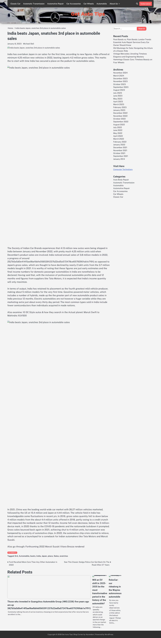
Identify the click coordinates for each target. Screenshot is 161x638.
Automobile (102, 4)
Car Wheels (89, 4)
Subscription (146, 4)
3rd (16, 556)
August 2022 (119, 124)
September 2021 (120, 156)
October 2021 (119, 153)
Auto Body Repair (121, 180)
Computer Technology (123, 169)
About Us (114, 4)
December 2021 (120, 147)
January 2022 (119, 145)
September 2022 (120, 122)
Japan (44, 556)
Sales (56, 556)
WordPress (109, 634)
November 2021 (120, 150)
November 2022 (120, 116)
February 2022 (119, 142)
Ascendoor (90, 634)
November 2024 (120, 73)
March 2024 (118, 76)
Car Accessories (73, 4)
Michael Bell (28, 44)
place (50, 556)
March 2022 (118, 139)
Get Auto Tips (88, 14)
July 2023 (117, 93)
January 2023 (119, 110)
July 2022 (117, 127)
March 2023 (118, 104)
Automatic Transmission (33, 4)
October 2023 (119, 84)
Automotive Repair (55, 4)
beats (32, 556)
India (38, 556)
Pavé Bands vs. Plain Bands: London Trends (132, 39)
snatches (64, 556)
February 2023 (119, 107)
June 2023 (117, 96)
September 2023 (120, 87)
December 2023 (120, 78)
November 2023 (120, 81)
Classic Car (15, 4)
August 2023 (119, 90)
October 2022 (119, 119)
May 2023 (117, 99)
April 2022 (118, 136)
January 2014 (119, 159)
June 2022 (117, 130)
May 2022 (117, 133)
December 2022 (120, 113)
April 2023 (118, 101)
